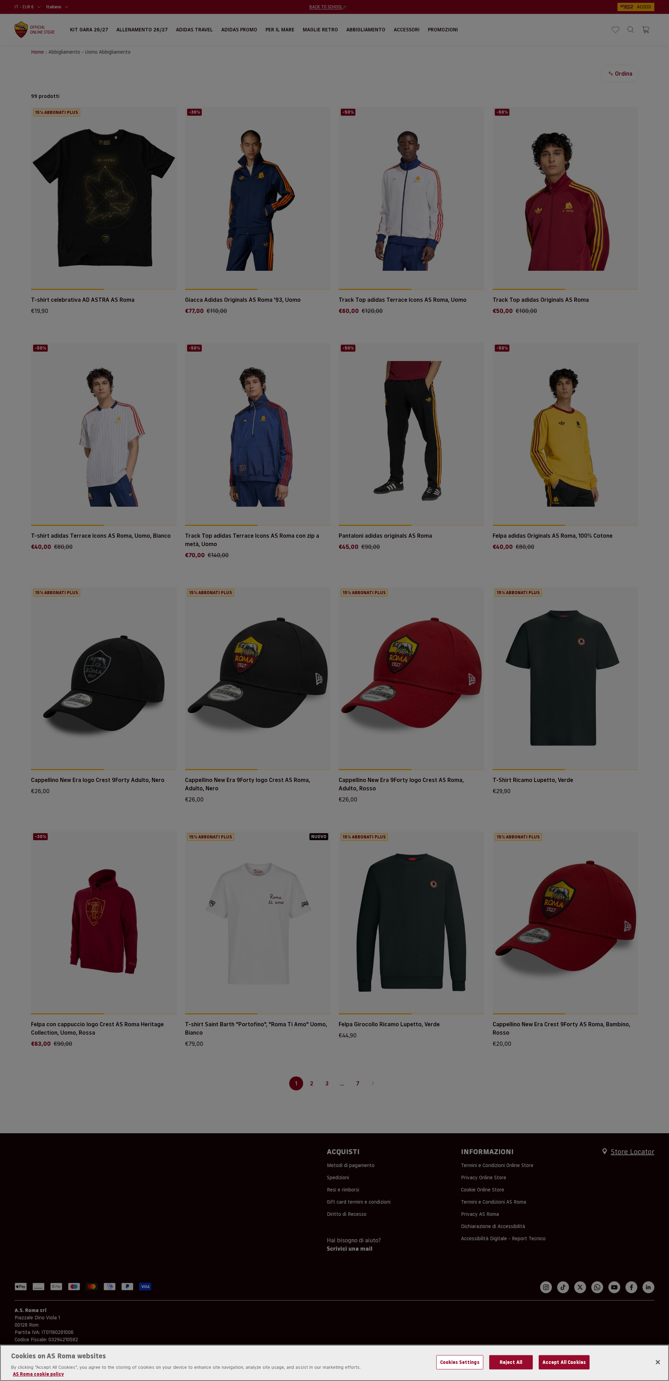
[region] (334, 1363)
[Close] (658, 1362)
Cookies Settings (459, 1362)
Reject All (511, 1362)
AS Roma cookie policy (38, 1373)
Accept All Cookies (564, 1362)
